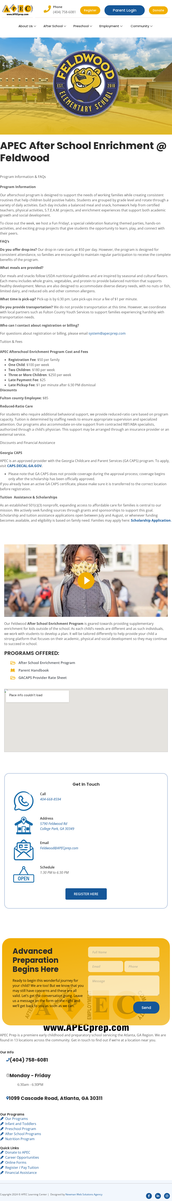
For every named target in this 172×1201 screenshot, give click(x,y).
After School (53, 26)
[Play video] (86, 580)
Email (44, 842)
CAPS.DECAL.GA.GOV (24, 466)
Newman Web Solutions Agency (83, 1194)
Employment (109, 26)
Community (139, 26)
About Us (25, 26)
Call (43, 794)
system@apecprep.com (107, 333)
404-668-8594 (50, 799)
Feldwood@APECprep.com (59, 848)
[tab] (86, 179)
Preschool (81, 26)
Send (146, 1007)
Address (46, 818)
